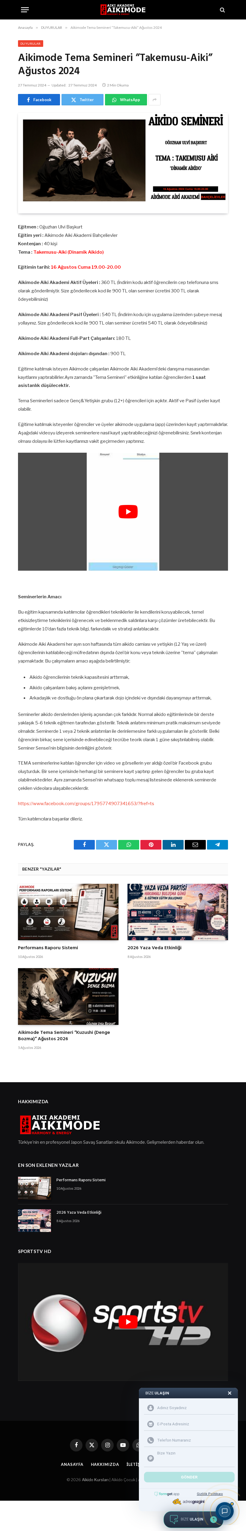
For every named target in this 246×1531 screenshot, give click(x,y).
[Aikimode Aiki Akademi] (123, 10)
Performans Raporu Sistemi (48, 948)
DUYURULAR (30, 43)
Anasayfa (72, 1464)
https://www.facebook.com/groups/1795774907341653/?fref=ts (86, 803)
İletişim (136, 1464)
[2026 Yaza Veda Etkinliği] (178, 912)
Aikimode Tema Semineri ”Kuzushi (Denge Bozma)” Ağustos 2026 (64, 1036)
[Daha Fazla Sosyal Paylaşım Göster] (154, 99)
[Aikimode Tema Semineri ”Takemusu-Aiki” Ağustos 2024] (123, 163)
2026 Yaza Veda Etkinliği (155, 948)
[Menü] (25, 10)
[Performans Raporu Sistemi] (68, 912)
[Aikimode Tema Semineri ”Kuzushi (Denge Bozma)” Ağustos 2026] (68, 996)
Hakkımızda (105, 1464)
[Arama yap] (222, 10)
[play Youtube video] (128, 512)
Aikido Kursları (95, 1479)
